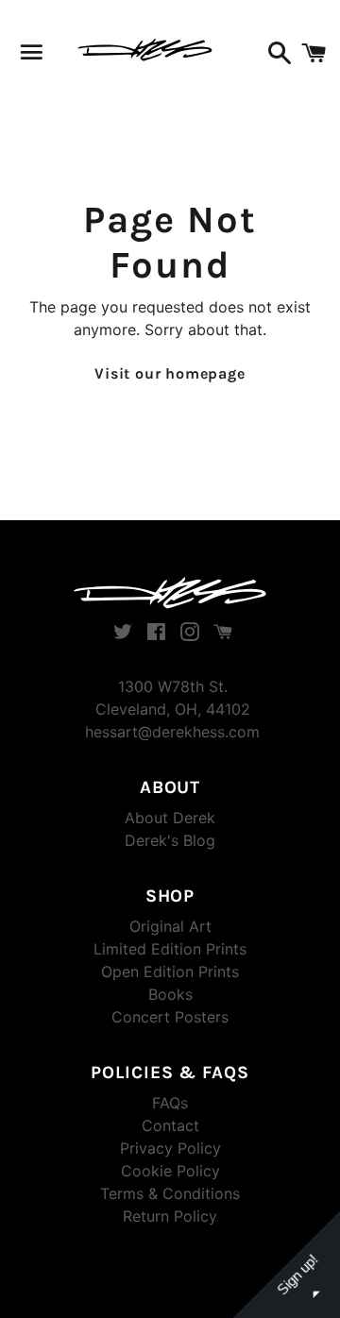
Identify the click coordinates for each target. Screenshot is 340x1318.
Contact (170, 1125)
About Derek (170, 817)
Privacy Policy (170, 1148)
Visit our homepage (169, 373)
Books (170, 994)
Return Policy (170, 1216)
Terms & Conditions (170, 1193)
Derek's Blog (170, 840)
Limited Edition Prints (170, 948)
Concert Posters (170, 1016)
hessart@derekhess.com (172, 731)
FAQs (170, 1102)
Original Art (170, 926)
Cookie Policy (170, 1170)
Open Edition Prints (170, 971)
